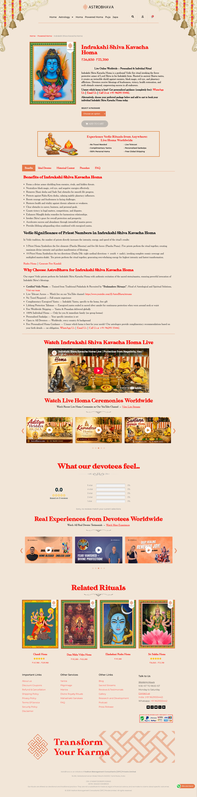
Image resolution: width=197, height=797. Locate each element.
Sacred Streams (107, 685)
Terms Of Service (31, 702)
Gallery (102, 694)
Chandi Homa (40, 654)
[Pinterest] (163, 707)
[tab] (28, 168)
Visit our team (33, 290)
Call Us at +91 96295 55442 (114, 92)
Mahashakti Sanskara (71, 698)
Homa (79, 17)
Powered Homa (94, 17)
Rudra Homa (29, 263)
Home (53, 17)
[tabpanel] (49, 431)
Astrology (64, 17)
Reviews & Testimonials (111, 689)
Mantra (64, 689)
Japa (115, 17)
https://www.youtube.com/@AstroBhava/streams (108, 294)
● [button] (93, 448)
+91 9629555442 (159, 701)
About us (27, 681)
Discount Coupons (32, 685)
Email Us (91, 92)
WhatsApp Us (67, 327)
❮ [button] (23, 430)
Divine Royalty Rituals (71, 694)
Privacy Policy (29, 698)
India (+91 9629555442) (151, 697)
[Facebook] (148, 707)
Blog (101, 681)
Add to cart (96, 123)
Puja (107, 17)
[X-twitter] (159, 707)
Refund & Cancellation (34, 689)
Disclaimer (27, 711)
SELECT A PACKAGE (90, 108)
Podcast (103, 702)
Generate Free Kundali (50, 263)
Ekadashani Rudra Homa (118, 654)
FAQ (62, 702)
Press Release (106, 707)
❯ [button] (174, 430)
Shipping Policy (30, 694)
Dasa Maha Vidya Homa (79, 654)
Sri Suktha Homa (156, 654)
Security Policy (29, 707)
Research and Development (114, 698)
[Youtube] (156, 707)
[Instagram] (152, 707)
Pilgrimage (66, 685)
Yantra (63, 681)
